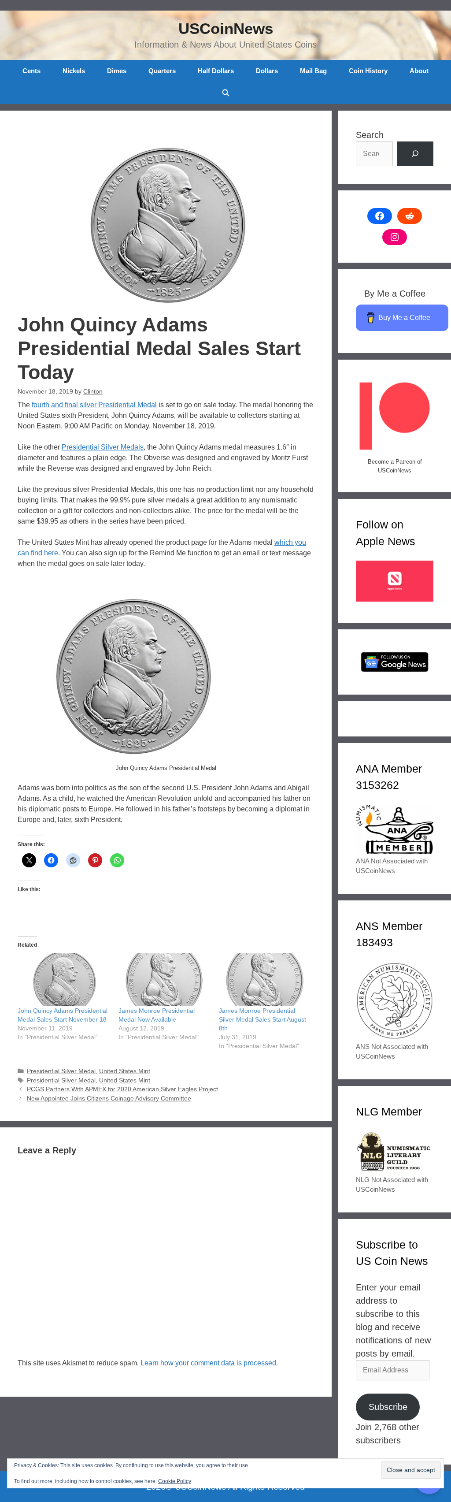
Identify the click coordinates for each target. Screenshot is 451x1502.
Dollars (267, 70)
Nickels (74, 70)
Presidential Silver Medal (61, 1071)
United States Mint (124, 1071)
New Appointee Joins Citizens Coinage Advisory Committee (109, 1098)
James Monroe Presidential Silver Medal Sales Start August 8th (262, 1019)
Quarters (162, 70)
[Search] (415, 153)
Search (370, 135)
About (419, 70)
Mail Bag (313, 70)
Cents (31, 70)
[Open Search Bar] (225, 93)
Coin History (368, 70)
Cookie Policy (174, 1481)
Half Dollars (216, 70)
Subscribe (388, 1407)
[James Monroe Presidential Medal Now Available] (164, 979)
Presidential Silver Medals (103, 447)
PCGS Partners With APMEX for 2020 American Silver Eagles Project (122, 1089)
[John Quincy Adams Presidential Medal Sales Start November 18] (64, 979)
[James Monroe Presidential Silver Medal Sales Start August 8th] (265, 979)
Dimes (116, 70)
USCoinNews (225, 28)
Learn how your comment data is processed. (209, 1363)
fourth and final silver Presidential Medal (94, 405)
